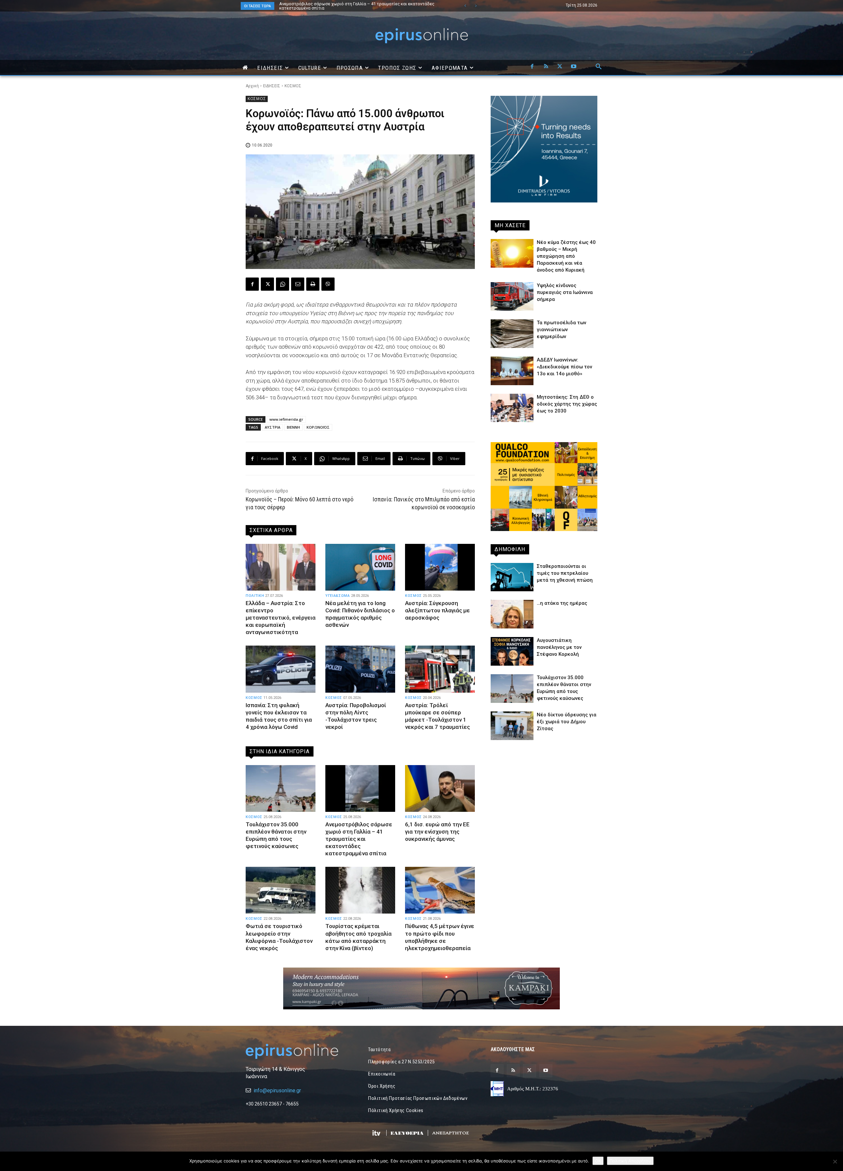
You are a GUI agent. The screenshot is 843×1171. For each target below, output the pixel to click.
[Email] (297, 284)
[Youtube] (573, 67)
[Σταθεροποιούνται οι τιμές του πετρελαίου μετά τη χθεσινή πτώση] (512, 577)
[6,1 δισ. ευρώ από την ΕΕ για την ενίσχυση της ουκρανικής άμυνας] (440, 788)
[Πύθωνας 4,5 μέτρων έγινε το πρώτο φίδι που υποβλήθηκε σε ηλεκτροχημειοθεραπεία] (440, 890)
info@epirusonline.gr (277, 1090)
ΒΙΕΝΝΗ (293, 427)
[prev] (465, 6)
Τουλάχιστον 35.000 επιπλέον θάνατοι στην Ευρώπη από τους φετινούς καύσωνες (276, 835)
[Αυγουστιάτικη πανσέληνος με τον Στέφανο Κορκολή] (512, 651)
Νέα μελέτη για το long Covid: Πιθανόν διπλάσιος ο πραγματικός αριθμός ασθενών (360, 614)
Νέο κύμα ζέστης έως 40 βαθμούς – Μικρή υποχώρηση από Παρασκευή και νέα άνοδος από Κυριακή (357, 6)
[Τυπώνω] (312, 284)
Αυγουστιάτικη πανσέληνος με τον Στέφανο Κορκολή (559, 647)
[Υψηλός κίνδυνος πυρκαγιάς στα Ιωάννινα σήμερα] (512, 296)
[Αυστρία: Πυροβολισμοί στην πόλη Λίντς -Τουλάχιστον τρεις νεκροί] (360, 669)
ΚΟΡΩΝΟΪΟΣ (318, 427)
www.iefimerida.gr (286, 419)
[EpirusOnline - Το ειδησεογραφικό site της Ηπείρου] (421, 35)
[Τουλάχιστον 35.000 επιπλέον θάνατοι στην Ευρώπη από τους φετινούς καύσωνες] (280, 788)
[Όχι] (834, 1161)
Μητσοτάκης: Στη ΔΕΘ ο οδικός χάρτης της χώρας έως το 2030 (567, 404)
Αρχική (252, 86)
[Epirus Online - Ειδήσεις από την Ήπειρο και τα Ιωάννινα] (299, 1051)
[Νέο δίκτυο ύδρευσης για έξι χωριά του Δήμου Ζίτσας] (512, 725)
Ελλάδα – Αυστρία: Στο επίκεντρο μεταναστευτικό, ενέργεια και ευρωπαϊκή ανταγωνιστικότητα (280, 617)
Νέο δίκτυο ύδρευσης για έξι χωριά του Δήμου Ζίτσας (566, 722)
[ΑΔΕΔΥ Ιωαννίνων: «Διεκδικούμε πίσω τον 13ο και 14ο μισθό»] (512, 371)
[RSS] (546, 67)
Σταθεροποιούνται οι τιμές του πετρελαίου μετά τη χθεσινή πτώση (565, 573)
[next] (476, 6)
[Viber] (328, 284)
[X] (560, 67)
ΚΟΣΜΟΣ (293, 86)
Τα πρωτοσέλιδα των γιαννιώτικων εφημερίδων (561, 329)
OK (598, 1160)
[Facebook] (532, 67)
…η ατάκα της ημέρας (562, 603)
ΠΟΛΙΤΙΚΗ (255, 596)
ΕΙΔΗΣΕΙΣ (271, 86)
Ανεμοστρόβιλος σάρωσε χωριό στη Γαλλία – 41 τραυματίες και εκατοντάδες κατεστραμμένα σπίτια (358, 839)
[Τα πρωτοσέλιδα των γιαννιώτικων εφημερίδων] (512, 333)
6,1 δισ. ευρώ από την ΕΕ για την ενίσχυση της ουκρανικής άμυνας (437, 831)
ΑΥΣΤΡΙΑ (272, 427)
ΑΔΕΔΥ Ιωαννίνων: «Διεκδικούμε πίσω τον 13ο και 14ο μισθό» (564, 367)
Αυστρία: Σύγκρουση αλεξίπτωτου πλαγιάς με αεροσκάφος (437, 610)
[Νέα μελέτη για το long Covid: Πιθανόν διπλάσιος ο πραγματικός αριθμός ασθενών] (360, 567)
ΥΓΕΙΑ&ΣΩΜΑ (337, 596)
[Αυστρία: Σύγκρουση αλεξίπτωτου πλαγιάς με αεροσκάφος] (440, 567)
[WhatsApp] (282, 284)
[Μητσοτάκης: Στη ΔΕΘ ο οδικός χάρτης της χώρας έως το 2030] (512, 408)
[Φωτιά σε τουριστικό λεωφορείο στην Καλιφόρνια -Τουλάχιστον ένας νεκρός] (280, 890)
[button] (598, 66)
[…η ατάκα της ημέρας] (512, 614)
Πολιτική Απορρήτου (630, 1160)
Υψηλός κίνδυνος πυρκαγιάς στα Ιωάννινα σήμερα (565, 292)
